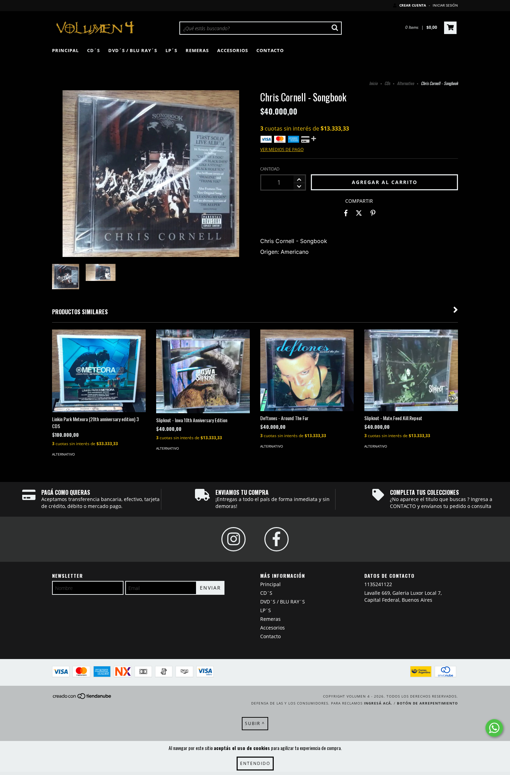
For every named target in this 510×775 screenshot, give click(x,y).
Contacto (270, 50)
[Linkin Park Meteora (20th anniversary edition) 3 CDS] (99, 371)
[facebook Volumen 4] (276, 539)
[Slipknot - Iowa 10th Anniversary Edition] (203, 371)
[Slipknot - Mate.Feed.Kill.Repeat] (411, 370)
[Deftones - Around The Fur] (307, 370)
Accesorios (232, 50)
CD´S (93, 50)
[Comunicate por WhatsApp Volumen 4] (494, 728)
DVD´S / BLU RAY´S (132, 50)
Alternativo (405, 83)
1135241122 (378, 584)
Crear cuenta (412, 5)
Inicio (373, 83)
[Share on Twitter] (359, 213)
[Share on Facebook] (346, 213)
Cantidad (269, 169)
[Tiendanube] (82, 698)
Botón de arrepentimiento (427, 703)
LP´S (171, 50)
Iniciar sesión (445, 5)
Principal (65, 50)
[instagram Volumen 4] (233, 539)
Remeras (197, 50)
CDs (387, 83)
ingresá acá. (378, 703)
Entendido (255, 763)
